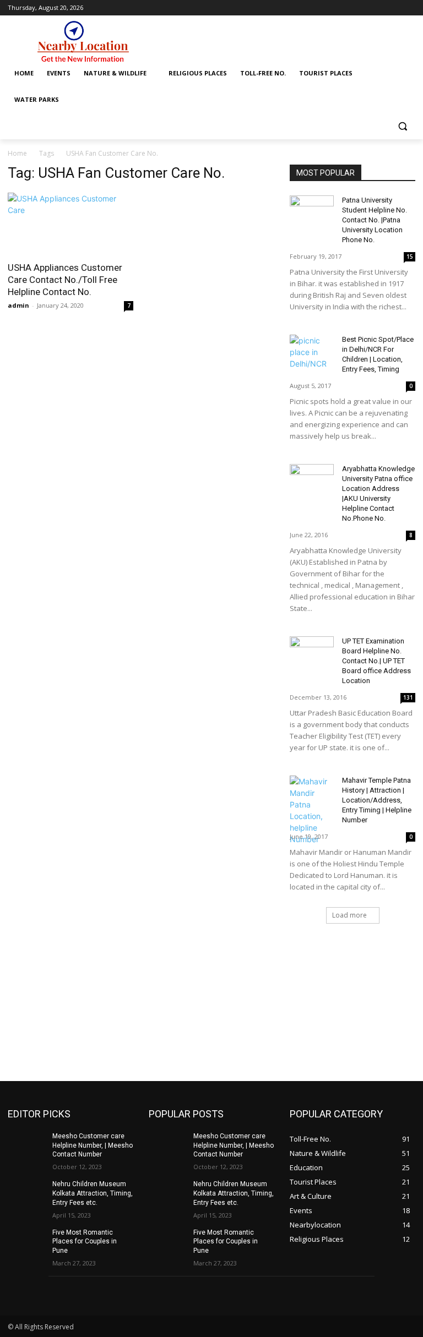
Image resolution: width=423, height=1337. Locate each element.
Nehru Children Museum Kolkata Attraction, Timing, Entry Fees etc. (92, 1193)
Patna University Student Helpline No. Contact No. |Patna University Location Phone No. (374, 220)
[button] (402, 126)
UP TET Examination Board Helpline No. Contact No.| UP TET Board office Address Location (376, 661)
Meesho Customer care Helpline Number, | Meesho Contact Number (92, 1145)
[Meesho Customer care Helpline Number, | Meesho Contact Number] (26, 1145)
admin (18, 305)
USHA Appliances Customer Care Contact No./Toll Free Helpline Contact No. (65, 279)
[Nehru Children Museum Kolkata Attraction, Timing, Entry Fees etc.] (26, 1193)
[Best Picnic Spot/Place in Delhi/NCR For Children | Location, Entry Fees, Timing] (312, 352)
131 (408, 697)
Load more (349, 915)
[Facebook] (393, 8)
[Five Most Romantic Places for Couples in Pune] (26, 1241)
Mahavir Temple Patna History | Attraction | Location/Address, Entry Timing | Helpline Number (376, 800)
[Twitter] (409, 8)
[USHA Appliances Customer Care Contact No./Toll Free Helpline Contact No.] (70, 224)
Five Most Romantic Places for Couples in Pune (84, 1242)
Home (17, 153)
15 (409, 256)
